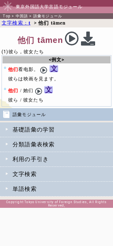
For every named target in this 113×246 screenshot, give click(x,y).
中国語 (22, 16)
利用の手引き (31, 159)
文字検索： (16, 23)
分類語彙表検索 (34, 144)
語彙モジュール (47, 16)
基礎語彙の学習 (34, 129)
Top (6, 16)
